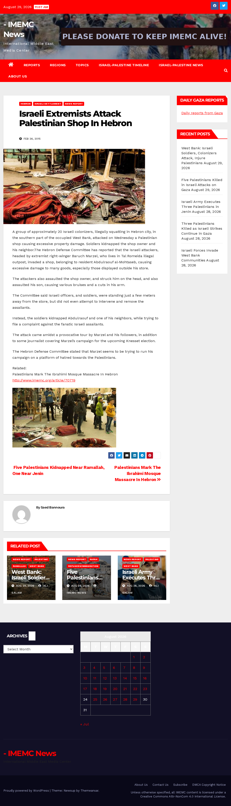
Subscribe (180, 784)
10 (85, 678)
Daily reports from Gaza (202, 113)
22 (135, 689)
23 (145, 689)
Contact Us (160, 784)
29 (135, 699)
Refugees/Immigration (83, 566)
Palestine (41, 559)
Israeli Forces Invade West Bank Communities (199, 255)
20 (115, 689)
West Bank (37, 566)
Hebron (26, 103)
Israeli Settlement (48, 103)
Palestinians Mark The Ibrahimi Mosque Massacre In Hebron (137, 473)
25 (95, 699)
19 (105, 689)
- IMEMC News (29, 753)
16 (145, 678)
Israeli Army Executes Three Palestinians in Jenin (200, 207)
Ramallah (19, 566)
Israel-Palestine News (181, 65)
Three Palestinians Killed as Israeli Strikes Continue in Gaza (201, 228)
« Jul (84, 724)
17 (85, 689)
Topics (82, 65)
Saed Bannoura (53, 507)
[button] (226, 70)
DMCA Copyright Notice (209, 784)
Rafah (93, 559)
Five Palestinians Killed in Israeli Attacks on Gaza (201, 185)
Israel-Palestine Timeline (124, 65)
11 (94, 678)
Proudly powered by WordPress (26, 790)
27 (115, 699)
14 (125, 678)
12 (105, 678)
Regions (58, 65)
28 (125, 699)
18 (95, 689)
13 (115, 678)
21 (125, 689)
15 (135, 678)
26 (105, 699)
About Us (17, 76)
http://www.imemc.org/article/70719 (43, 380)
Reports (32, 65)
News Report (74, 103)
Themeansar (89, 790)
